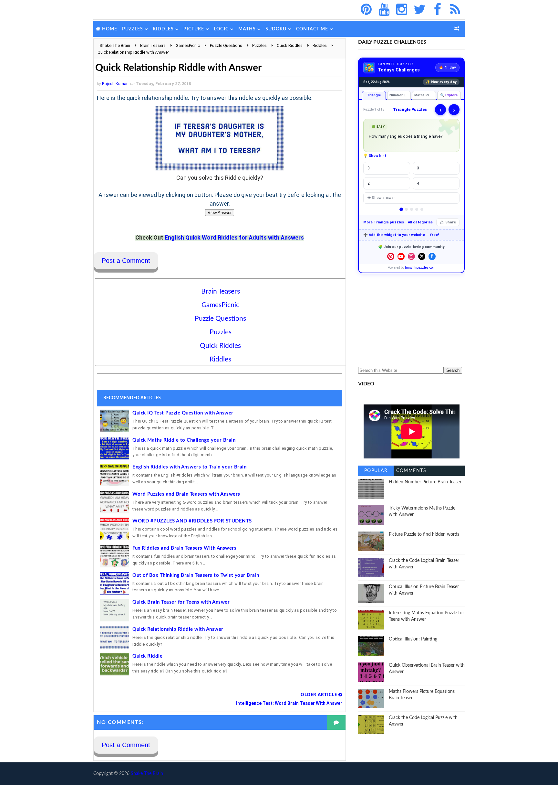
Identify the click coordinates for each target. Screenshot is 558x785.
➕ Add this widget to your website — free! (401, 235)
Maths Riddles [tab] (425, 95)
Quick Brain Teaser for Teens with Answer (181, 602)
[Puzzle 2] (406, 209)
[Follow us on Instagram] (411, 256)
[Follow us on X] (421, 256)
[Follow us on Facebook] (432, 256)
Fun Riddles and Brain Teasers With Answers (184, 548)
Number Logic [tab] (400, 95)
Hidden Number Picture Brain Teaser (425, 482)
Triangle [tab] (374, 95)
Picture (193, 29)
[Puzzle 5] (421, 209)
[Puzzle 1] (401, 209)
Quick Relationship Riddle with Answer (177, 629)
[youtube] (384, 10)
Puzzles (132, 29)
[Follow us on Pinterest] (390, 256)
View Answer (220, 212)
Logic (221, 29)
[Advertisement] (411, 320)
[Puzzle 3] (411, 209)
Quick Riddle (147, 656)
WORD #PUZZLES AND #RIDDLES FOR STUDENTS (192, 521)
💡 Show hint (374, 156)
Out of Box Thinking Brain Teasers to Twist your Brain (195, 575)
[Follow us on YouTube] (401, 256)
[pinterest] (366, 10)
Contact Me (312, 29)
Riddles (163, 29)
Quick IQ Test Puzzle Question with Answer (182, 413)
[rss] (455, 10)
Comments (411, 470)
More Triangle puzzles (383, 222)
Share (450, 222)
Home (109, 29)
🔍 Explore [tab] (449, 95)
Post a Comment (126, 260)
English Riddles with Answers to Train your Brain (189, 467)
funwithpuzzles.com (420, 267)
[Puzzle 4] (416, 209)
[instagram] (402, 10)
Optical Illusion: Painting (413, 639)
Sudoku (275, 29)
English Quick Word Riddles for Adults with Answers (234, 237)
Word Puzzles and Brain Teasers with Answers (186, 494)
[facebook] (437, 10)
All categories (420, 222)
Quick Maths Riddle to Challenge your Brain (183, 440)
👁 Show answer (381, 198)
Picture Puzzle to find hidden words (424, 534)
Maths (247, 29)
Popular (376, 470)
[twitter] (419, 10)
